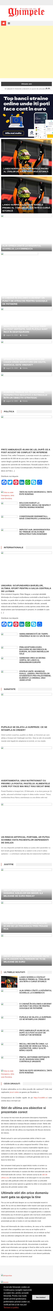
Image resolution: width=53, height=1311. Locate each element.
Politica (9, 411)
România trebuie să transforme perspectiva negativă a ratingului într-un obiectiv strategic (25, 395)
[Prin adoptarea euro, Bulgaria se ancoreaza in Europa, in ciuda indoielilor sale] (9, 650)
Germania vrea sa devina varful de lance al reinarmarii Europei (32, 660)
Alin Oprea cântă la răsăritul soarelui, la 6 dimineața (35, 991)
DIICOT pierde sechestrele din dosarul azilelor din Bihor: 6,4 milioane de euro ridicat (23, 893)
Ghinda (24, 335)
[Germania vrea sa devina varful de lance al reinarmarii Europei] (9, 662)
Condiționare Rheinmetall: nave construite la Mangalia (34, 517)
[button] (19, 1307)
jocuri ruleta (14, 1092)
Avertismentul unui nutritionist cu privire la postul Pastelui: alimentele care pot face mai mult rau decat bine (25, 783)
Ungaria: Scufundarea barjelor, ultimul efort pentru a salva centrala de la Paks (26, 588)
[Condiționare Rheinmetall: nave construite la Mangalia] (9, 521)
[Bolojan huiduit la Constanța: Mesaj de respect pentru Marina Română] (9, 507)
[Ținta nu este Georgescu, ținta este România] (9, 495)
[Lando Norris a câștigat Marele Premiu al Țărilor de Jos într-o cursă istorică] (26, 157)
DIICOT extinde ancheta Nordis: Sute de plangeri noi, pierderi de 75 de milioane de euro (26, 959)
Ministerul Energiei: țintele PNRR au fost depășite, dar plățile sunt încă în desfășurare (26, 329)
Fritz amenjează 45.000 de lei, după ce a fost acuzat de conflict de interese (34, 1032)
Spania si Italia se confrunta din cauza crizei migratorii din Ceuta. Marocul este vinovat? (25, 362)
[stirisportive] (6, 1275)
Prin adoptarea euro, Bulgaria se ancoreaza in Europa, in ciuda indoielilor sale (34, 650)
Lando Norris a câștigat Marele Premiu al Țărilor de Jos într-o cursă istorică (26, 208)
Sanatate (10, 689)
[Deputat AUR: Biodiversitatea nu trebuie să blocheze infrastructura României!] (9, 534)
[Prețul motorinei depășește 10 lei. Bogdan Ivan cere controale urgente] (9, 1062)
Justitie (9, 864)
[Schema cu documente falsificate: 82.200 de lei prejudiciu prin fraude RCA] (26, 917)
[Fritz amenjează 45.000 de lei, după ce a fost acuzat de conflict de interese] (26, 431)
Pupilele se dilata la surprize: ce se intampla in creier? (35, 1018)
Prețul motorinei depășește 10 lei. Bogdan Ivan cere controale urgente (34, 1059)
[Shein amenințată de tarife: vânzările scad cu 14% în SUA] (9, 638)
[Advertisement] (26, 52)
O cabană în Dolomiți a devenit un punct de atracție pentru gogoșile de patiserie (24, 301)
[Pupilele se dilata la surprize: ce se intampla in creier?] (26, 709)
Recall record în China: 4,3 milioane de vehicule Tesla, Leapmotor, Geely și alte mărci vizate (33, 1047)
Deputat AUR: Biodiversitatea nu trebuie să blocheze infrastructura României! (34, 532)
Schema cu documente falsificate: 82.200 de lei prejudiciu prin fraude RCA (26, 926)
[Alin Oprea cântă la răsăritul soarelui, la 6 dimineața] (26, 233)
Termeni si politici (11, 1307)
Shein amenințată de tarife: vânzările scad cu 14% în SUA (34, 635)
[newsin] (5, 1282)
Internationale (13, 547)
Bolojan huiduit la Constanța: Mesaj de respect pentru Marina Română (35, 505)
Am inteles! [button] (41, 1297)
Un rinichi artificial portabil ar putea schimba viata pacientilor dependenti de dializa (25, 840)
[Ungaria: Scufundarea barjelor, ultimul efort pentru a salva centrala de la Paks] (26, 567)
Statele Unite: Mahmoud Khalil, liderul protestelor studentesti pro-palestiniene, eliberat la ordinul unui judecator (35, 675)
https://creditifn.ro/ (41, 1098)
